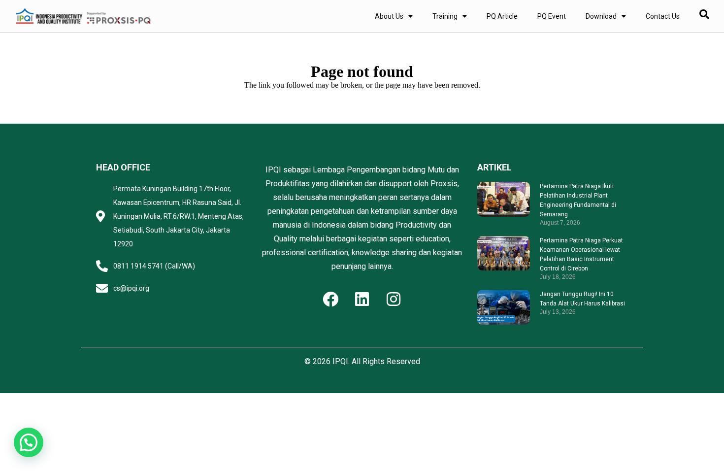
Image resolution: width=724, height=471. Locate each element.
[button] (28, 442)
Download (601, 16)
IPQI (340, 361)
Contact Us (663, 16)
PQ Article (502, 16)
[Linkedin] (362, 299)
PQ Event (551, 16)
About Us (389, 16)
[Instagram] (393, 299)
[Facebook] (330, 299)
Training (445, 16)
